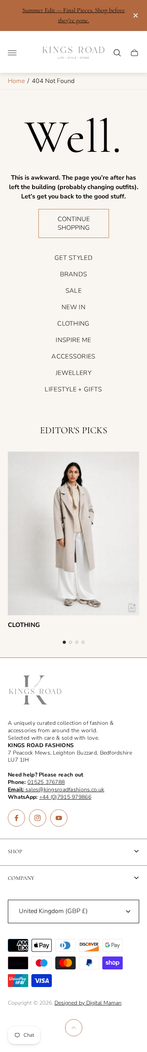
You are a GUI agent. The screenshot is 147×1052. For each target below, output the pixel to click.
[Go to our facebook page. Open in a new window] (16, 818)
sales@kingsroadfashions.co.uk (56, 789)
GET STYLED (73, 258)
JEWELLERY (73, 373)
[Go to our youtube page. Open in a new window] (58, 818)
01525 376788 (46, 782)
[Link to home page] (35, 691)
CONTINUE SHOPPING (74, 223)
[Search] (117, 52)
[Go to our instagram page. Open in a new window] (37, 818)
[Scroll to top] (73, 1027)
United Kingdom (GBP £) (53, 911)
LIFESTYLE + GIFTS (73, 389)
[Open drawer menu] (12, 52)
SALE (73, 290)
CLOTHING (73, 323)
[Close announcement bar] (135, 15)
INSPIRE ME (73, 340)
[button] (64, 642)
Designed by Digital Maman (88, 1003)
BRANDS (73, 274)
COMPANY (21, 878)
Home (16, 81)
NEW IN (73, 307)
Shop (15, 851)
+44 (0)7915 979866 (65, 797)
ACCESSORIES (73, 356)
